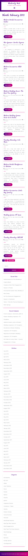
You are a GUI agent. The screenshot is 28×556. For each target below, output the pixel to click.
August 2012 (7, 408)
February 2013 (7, 391)
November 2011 (8, 434)
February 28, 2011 (9, 23)
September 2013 (8, 371)
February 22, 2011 (9, 144)
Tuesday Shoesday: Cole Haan (12, 141)
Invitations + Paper (8, 506)
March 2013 (7, 388)
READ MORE (8, 37)
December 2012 (8, 397)
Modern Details (8, 512)
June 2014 (6, 354)
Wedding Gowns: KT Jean (12, 215)
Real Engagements (9, 526)
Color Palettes (7, 486)
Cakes (5, 483)
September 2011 (8, 440)
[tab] (14, 7)
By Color (6, 480)
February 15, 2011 (8, 239)
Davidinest (6, 328)
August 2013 (7, 374)
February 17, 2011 (8, 194)
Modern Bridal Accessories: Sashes (13, 20)
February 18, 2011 (9, 168)
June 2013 (6, 379)
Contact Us (23, 554)
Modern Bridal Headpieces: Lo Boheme (13, 165)
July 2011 (6, 445)
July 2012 (6, 411)
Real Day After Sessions (10, 523)
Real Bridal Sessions (9, 520)
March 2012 (7, 422)
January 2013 (7, 394)
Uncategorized (7, 543)
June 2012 (6, 414)
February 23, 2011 (9, 119)
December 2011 (8, 431)
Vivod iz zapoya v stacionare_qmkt (12, 313)
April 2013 (6, 385)
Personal (6, 517)
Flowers (6, 497)
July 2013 (6, 376)
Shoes (5, 534)
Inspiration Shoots (8, 503)
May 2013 (6, 382)
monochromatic (8, 514)
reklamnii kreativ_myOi (9, 322)
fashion (5, 494)
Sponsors (6, 537)
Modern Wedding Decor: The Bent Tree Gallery (13, 92)
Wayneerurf (7, 333)
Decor (5, 489)
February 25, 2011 (9, 70)
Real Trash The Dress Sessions (11, 529)
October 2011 (7, 437)
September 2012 (8, 405)
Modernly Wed (14, 3)
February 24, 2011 (9, 95)
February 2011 (7, 460)
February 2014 (7, 362)
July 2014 (6, 351)
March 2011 (6, 457)
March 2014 (7, 359)
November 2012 (8, 399)
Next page (11, 260)
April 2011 (6, 454)
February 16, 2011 (9, 217)
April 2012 (6, 419)
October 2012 (7, 402)
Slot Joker (6, 339)
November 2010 (8, 468)
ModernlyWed (18, 23)
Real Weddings (7, 532)
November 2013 (8, 368)
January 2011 (7, 462)
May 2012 (6, 417)
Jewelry (6, 509)
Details (5, 491)
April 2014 (6, 356)
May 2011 (6, 451)
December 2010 (8, 465)
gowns (5, 500)
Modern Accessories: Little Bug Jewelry (13, 191)
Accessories (7, 477)
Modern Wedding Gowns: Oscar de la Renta (12, 116)
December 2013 (8, 365)
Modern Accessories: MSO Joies (12, 67)
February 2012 (7, 425)
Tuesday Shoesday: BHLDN (13, 237)
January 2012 (7, 428)
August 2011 (7, 442)
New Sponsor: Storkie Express (14, 42)
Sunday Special (7, 540)
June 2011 (6, 448)
